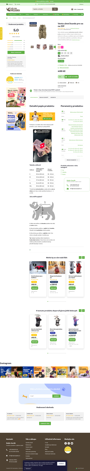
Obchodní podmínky (31, 451)
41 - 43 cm (76, 121)
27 (31, 292)
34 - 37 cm (80, 119)
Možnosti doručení (64, 67)
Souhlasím (61, 463)
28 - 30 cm (70, 119)
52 (74, 344)
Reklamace (28, 445)
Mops (79, 133)
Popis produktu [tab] (34, 97)
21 (50, 292)
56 (75, 344)
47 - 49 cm (75, 150)
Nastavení (28, 468)
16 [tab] (65, 301)
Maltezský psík (74, 133)
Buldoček (76, 126)
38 (55, 344)
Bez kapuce (80, 145)
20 (31, 346)
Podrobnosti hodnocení (74, 28)
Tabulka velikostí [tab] (43, 97)
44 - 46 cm (80, 121)
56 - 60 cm (80, 152)
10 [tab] (58, 301)
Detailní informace (76, 39)
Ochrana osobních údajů (32, 453)
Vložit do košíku (73, 76)
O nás (46, 442)
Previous (80, 257)
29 (52, 344)
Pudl (82, 135)
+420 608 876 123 (74, 185)
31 (53, 292)
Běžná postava (73, 112)
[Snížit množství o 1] (63, 77)
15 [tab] (64, 301)
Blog (46, 449)
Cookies (28, 456)
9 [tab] (57, 301)
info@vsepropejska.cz (76, 188)
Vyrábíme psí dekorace (50, 445)
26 (52, 292)
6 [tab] (53, 301)
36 (55, 292)
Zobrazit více (45, 423)
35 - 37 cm (70, 148)
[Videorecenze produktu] (42, 116)
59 (77, 344)
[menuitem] (12, 14)
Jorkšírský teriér (76, 130)
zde (42, 465)
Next (83, 257)
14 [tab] (63, 301)
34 (53, 344)
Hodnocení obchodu (45, 407)
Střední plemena (79, 140)
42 (72, 344)
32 (33, 292)
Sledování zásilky (49, 451)
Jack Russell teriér (79, 128)
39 (57, 292)
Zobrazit (34, 288)
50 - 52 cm (80, 150)
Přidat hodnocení (16, 52)
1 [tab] (47, 301)
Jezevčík (71, 130)
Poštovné (11, 4)
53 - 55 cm (75, 152)
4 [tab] (51, 301)
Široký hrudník (80, 112)
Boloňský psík (75, 124)
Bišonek (70, 124)
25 (50, 344)
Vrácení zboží (29, 447)
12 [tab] (60, 301)
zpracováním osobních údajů (51, 399)
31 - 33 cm (75, 119)
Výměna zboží (29, 442)
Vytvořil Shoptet (81, 468)
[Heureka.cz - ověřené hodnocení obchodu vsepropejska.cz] (16, 80)
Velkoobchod (29, 458)
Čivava (80, 126)
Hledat (55, 9)
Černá (81, 116)
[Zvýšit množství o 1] (63, 76)
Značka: (62, 85)
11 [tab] (59, 301)
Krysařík (81, 131)
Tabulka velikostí (65, 55)
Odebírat (56, 396)
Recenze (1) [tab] (53, 97)
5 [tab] (52, 301)
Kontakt (18, 4)
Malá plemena (72, 140)
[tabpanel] (38, 279)
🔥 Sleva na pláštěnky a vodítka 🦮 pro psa (44, 1)
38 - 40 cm (75, 148)
